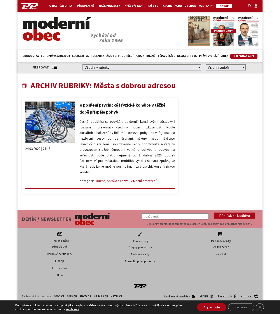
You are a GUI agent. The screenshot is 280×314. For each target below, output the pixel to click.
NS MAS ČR (101, 296)
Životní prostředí (119, 56)
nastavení (72, 309)
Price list (220, 254)
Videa (224, 56)
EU (42, 56)
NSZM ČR (116, 296)
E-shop (59, 261)
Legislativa (80, 56)
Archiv (167, 6)
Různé (150, 56)
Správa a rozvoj (58, 56)
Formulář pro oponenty (140, 261)
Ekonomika (31, 56)
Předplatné (59, 247)
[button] (234, 215)
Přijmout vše (212, 307)
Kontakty (205, 6)
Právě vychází (209, 56)
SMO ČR (59, 296)
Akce (59, 275)
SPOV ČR (85, 296)
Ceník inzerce (220, 247)
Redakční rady (140, 254)
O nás (53, 6)
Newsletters (187, 56)
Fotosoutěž (59, 268)
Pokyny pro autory (140, 247)
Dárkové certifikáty (59, 254)
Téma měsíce (166, 56)
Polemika (97, 56)
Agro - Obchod (185, 6)
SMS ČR (72, 296)
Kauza (140, 56)
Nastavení (241, 307)
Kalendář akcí (244, 56)
